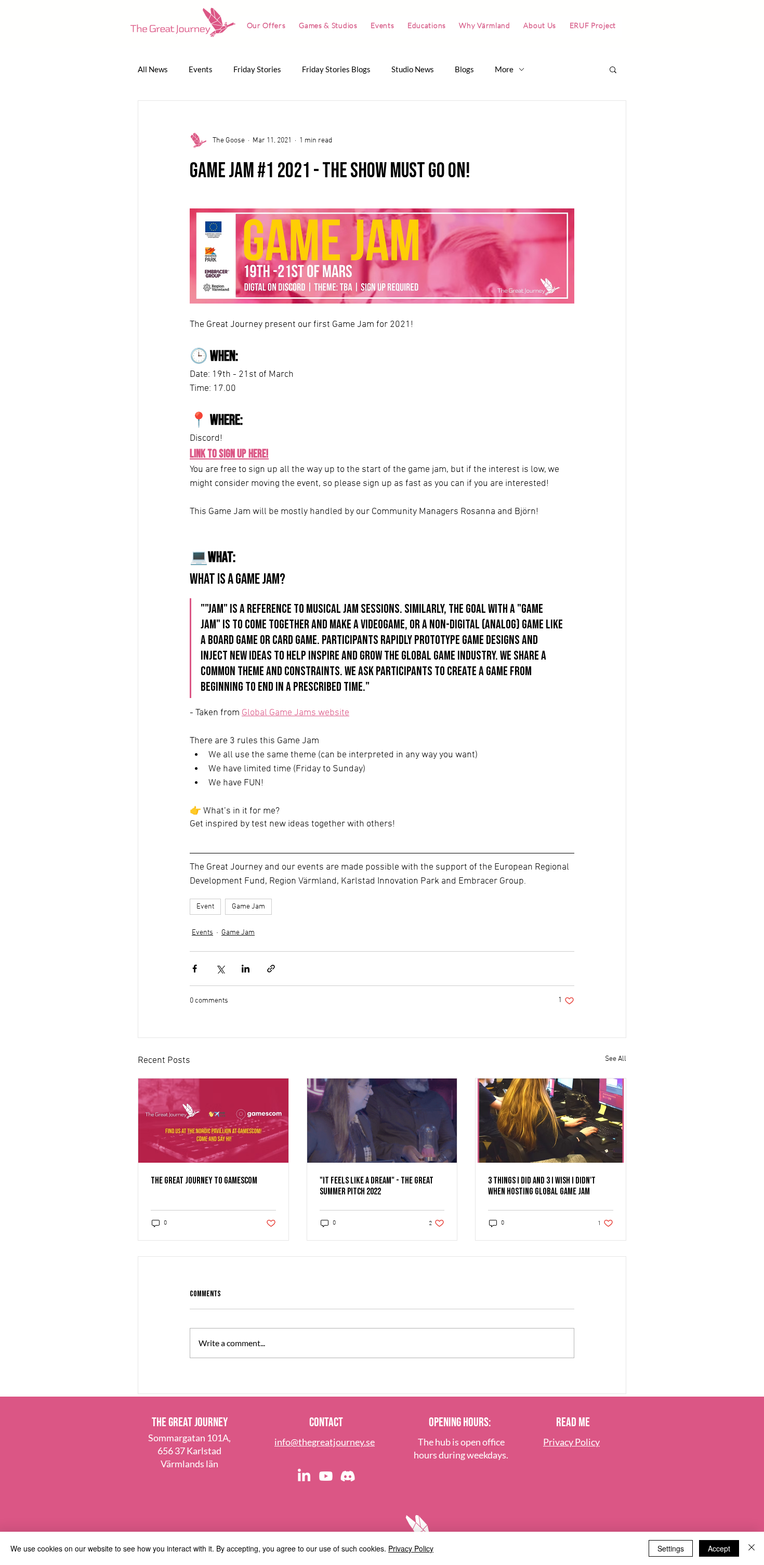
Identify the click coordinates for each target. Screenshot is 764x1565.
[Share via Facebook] (195, 969)
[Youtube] (326, 1476)
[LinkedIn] (304, 1476)
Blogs (464, 69)
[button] (613, 69)
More (504, 69)
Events (201, 69)
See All (615, 1059)
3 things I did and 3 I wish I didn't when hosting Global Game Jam (542, 1186)
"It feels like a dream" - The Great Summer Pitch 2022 (376, 1186)
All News (153, 69)
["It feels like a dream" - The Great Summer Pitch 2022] (382, 1121)
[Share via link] (271, 969)
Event (205, 906)
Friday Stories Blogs (336, 69)
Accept (719, 1548)
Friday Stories (257, 69)
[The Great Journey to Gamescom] (213, 1121)
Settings (670, 1548)
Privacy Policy (410, 1548)
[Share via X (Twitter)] (220, 969)
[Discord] (347, 1476)
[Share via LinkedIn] (246, 969)
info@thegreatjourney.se (324, 1442)
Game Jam (248, 906)
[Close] (751, 1548)
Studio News (412, 69)
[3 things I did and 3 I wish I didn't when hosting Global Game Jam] (551, 1121)
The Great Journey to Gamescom (204, 1180)
